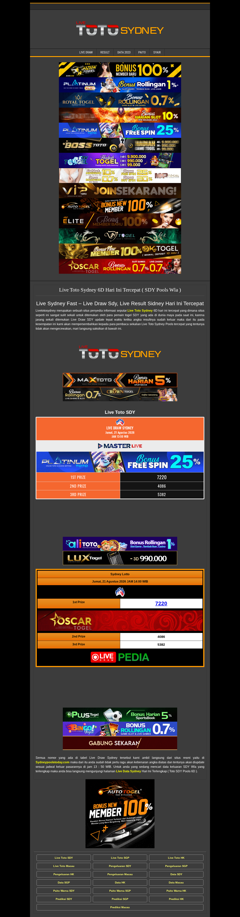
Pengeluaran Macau (120, 874)
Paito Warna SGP (120, 890)
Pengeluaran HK (63, 874)
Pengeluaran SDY (120, 866)
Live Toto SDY (64, 857)
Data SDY (176, 874)
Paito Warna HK (176, 890)
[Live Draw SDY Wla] (120, 69)
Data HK (120, 882)
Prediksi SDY (64, 899)
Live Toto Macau (63, 866)
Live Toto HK (176, 857)
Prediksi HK (176, 899)
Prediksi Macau (120, 907)
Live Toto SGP (120, 857)
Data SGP (64, 882)
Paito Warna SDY (63, 890)
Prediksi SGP (120, 899)
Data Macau (176, 882)
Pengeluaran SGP (176, 866)
